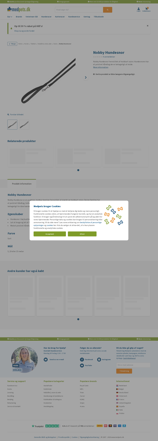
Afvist (82, 234)
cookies (50, 225)
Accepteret (50, 234)
